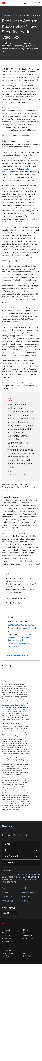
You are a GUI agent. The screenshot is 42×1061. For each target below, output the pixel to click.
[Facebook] (14, 836)
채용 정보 (25, 901)
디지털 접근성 (26, 956)
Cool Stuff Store (27, 938)
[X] (20, 836)
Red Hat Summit (7, 941)
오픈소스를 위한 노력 (29, 892)
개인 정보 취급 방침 (7, 953)
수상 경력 (31, 880)
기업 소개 (5, 888)
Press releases (7, 15)
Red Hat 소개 (6, 930)
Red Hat (4, 684)
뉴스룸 (24, 888)
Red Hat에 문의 (6, 936)
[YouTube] (8, 836)
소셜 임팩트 (26, 897)
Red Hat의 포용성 (7, 938)
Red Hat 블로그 (27, 936)
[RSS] (10, 665)
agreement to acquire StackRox (21, 624)
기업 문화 (5, 892)
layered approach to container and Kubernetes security (19, 637)
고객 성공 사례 (7, 897)
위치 (23, 933)
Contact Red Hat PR (15, 655)
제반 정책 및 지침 (7, 956)
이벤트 (4, 933)
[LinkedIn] (3, 836)
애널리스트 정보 (7, 901)
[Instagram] (25, 836)
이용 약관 (25, 953)
